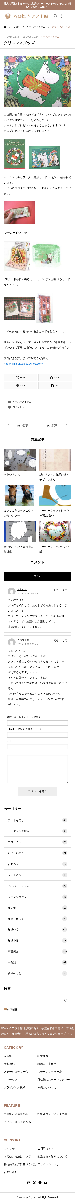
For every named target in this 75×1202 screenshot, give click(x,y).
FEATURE (12, 1106)
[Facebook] (40, 1183)
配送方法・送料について (52, 1156)
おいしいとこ (37, 852)
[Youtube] (46, 1183)
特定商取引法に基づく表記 (20, 1164)
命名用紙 (9, 1063)
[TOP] (70, 1197)
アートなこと (37, 820)
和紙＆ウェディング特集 (52, 1114)
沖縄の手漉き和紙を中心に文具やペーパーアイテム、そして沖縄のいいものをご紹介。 (37, 5)
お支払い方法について (17, 1156)
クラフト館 (23, 640)
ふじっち (22, 589)
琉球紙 (8, 1055)
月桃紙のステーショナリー (54, 1079)
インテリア (10, 1079)
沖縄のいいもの (47, 1087)
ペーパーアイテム (50, 36)
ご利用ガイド (46, 1148)
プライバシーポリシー (51, 1164)
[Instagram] (29, 1183)
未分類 (37, 962)
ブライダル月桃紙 (14, 1087)
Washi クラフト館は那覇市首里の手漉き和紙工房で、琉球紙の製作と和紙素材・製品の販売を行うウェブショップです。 (37, 1031)
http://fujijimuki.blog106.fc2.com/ (23, 363)
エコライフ (37, 842)
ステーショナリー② (50, 1071)
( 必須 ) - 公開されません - (25, 729)
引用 (64, 589)
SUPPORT (12, 1140)
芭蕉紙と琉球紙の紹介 (17, 1114)
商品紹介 (37, 951)
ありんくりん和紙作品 (17, 1121)
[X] (34, 1183)
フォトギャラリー (37, 875)
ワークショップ (37, 896)
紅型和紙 (43, 1055)
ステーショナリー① (16, 1071)
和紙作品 (37, 929)
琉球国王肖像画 (47, 1063)
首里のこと (37, 973)
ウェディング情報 (37, 831)
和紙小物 (37, 940)
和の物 (37, 907)
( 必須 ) (23, 717)
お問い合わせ (12, 1172)
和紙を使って (37, 918)
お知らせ (37, 864)
